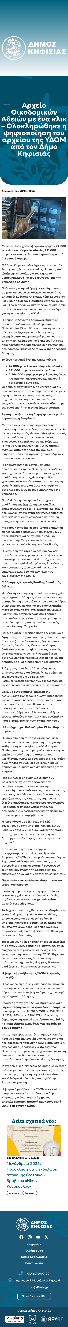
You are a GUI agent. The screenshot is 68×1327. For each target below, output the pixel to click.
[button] (65, 1163)
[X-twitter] (46, 1237)
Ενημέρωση (14, 1193)
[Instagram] (30, 1237)
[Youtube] (38, 1237)
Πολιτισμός (30, 1193)
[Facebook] (21, 1237)
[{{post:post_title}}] (34, 1140)
